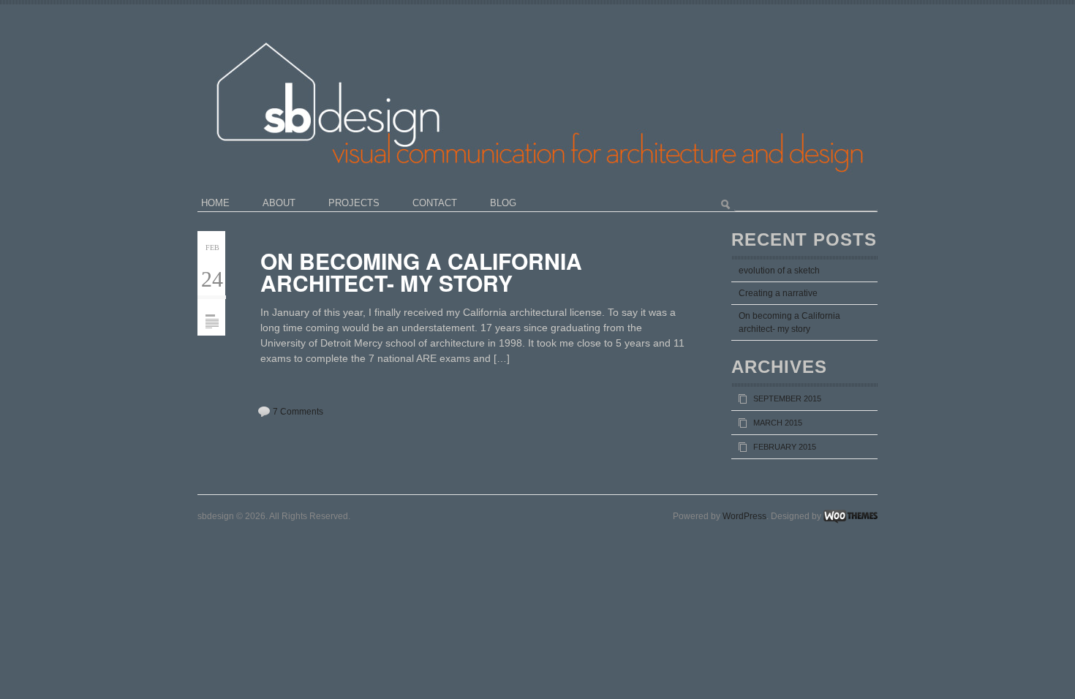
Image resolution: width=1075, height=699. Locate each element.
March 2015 (777, 422)
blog (503, 202)
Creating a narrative (778, 293)
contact (434, 202)
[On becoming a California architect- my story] (211, 304)
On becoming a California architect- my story (421, 271)
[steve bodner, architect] (571, 25)
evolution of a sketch (779, 270)
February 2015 (784, 446)
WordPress (744, 516)
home (215, 202)
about (279, 202)
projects (354, 202)
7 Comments (298, 412)
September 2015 (787, 398)
